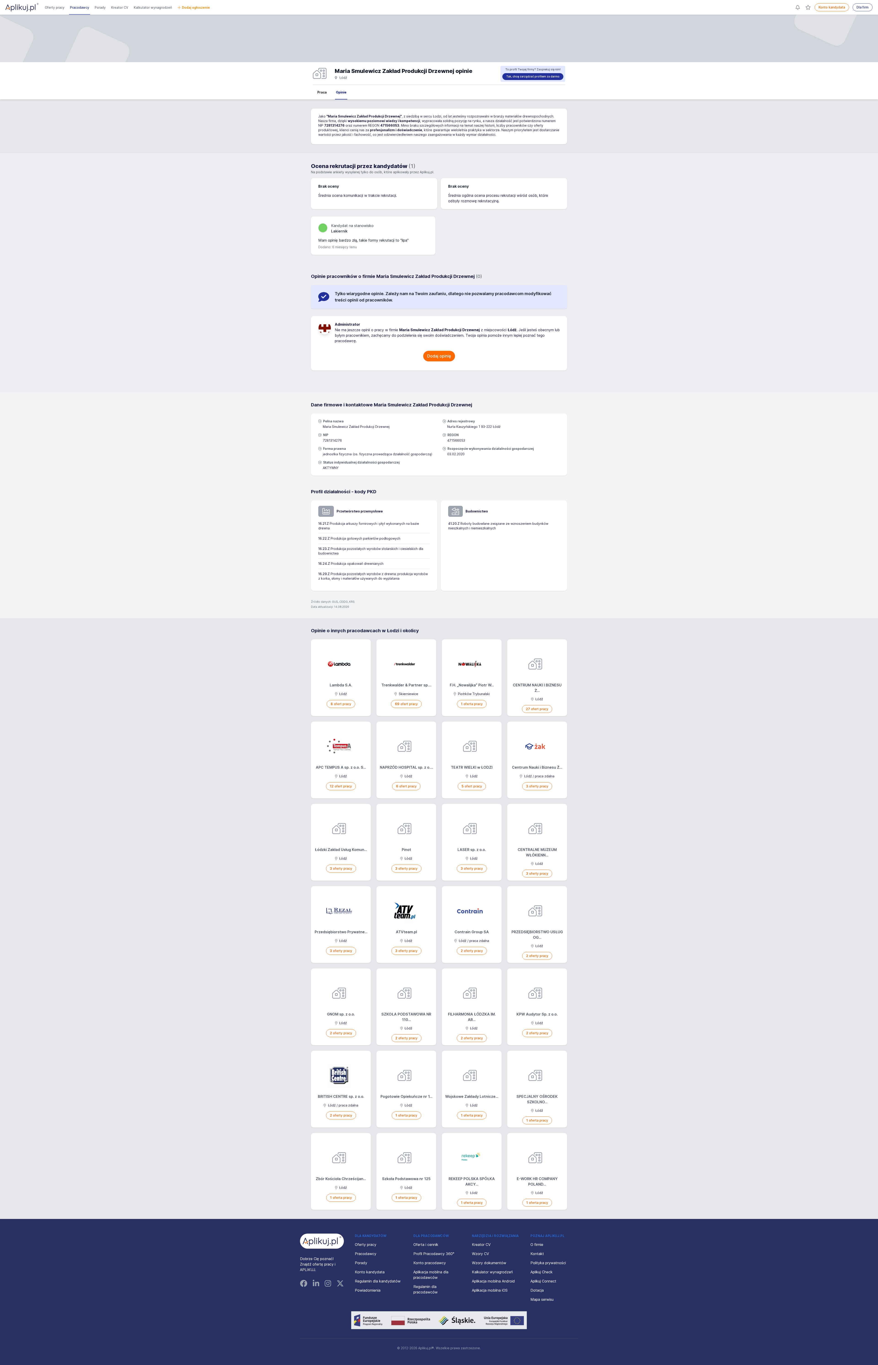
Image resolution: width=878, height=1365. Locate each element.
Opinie (341, 92)
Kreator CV (119, 7)
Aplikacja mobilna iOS (490, 1290)
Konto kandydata (832, 7)
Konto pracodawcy (429, 1263)
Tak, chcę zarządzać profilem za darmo (532, 76)
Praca (322, 92)
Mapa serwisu (542, 1299)
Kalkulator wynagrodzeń (153, 7)
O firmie (536, 1244)
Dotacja (537, 1290)
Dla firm (863, 7)
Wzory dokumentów (489, 1263)
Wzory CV (480, 1253)
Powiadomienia (367, 1290)
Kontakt (537, 1253)
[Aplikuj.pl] (322, 1241)
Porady (100, 7)
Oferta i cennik (425, 1244)
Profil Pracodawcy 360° (433, 1253)
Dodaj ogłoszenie (196, 7)
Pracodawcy (79, 7)
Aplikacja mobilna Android (493, 1281)
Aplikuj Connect (543, 1281)
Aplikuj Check (541, 1272)
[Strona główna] (21, 7)
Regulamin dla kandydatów (378, 1281)
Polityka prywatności (548, 1263)
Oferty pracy (54, 7)
